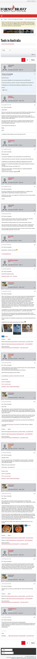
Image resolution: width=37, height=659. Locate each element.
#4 (34, 186)
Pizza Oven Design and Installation (15, 19)
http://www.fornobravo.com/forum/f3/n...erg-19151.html (20, 341)
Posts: (20, 69)
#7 (34, 269)
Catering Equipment (6, 254)
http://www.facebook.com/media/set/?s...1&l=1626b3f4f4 (20, 344)
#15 (34, 617)
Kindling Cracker (13, 260)
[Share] (34, 70)
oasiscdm (11, 354)
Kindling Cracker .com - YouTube (9, 276)
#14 (34, 583)
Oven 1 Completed (6, 381)
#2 (34, 105)
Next (33, 60)
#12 (34, 493)
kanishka (11, 236)
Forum (5, 19)
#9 (34, 362)
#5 (34, 213)
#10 (34, 401)
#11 (34, 452)
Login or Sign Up (31, 1)
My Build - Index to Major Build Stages (10, 386)
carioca (10, 96)
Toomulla (11, 550)
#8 (34, 291)
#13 (34, 559)
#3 (34, 149)
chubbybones (12, 608)
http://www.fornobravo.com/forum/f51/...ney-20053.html (21, 635)
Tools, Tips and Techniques (30, 19)
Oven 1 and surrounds (6, 384)
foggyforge (11, 140)
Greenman (11, 282)
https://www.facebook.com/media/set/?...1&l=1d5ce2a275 (15, 347)
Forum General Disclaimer (8, 44)
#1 (34, 74)
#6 (34, 244)
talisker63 (11, 65)
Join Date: (10, 69)
